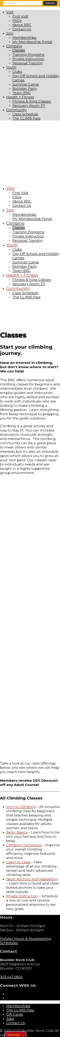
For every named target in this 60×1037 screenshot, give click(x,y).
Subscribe (50, 3)
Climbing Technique (24, 845)
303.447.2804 (11, 977)
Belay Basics (17, 832)
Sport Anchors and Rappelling (32, 879)
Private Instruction (22, 896)
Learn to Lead (18, 862)
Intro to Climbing (21, 807)
